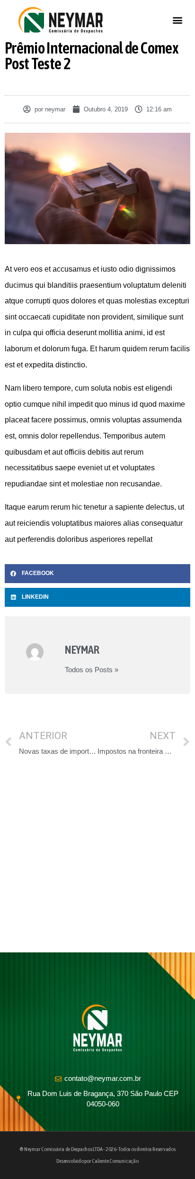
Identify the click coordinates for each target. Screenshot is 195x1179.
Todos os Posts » (91, 669)
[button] (178, 20)
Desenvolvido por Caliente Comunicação (97, 1161)
